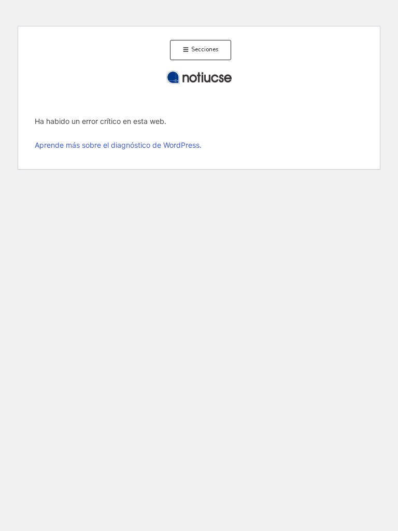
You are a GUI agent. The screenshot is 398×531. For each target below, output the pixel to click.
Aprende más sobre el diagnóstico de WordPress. (118, 145)
